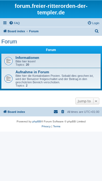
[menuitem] (14, 23)
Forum (9, 42)
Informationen (27, 58)
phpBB (36, 121)
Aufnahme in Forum (32, 72)
